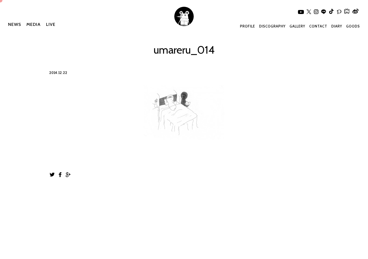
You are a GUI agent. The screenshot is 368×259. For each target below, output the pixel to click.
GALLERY (297, 26)
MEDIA (33, 24)
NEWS (14, 24)
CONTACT (318, 26)
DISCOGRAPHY (272, 26)
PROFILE (247, 26)
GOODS (353, 26)
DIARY (336, 26)
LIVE (50, 24)
